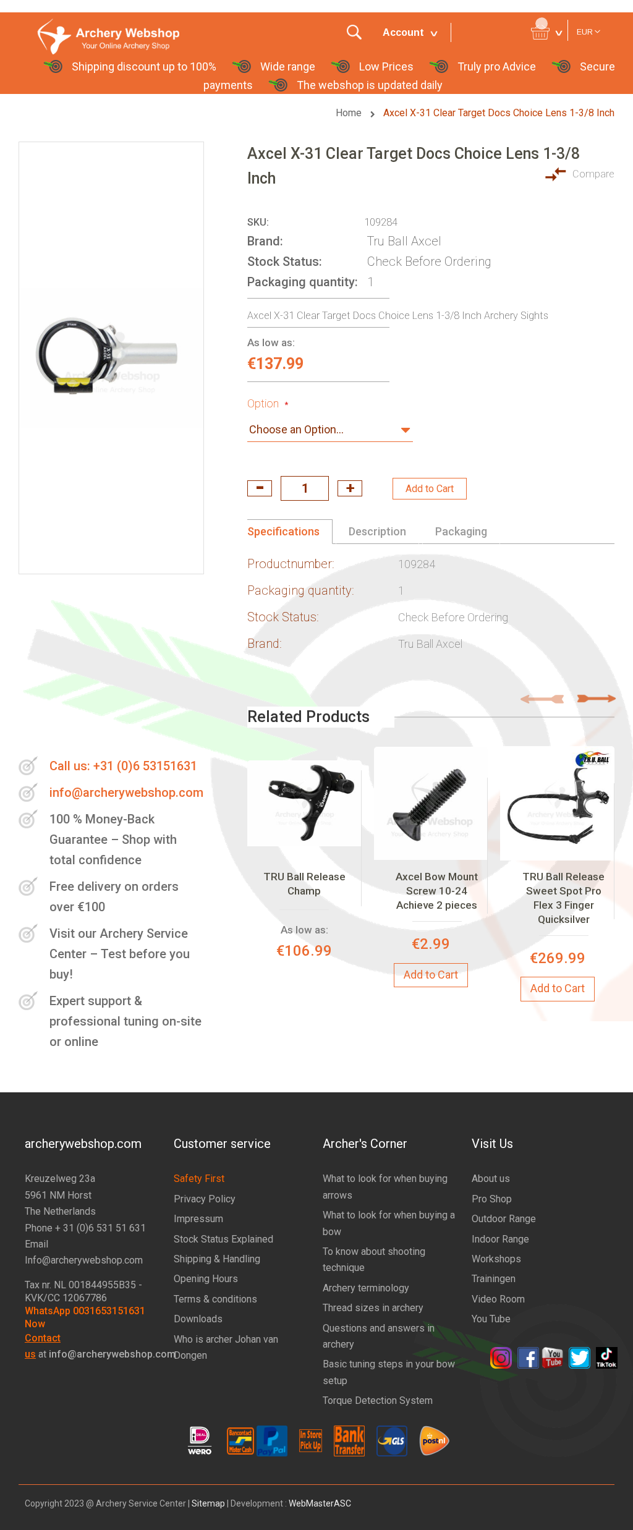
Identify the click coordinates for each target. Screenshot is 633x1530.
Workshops (496, 1259)
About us (491, 1178)
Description (377, 531)
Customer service (222, 1143)
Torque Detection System (378, 1400)
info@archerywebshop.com (126, 792)
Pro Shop (492, 1199)
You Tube (491, 1319)
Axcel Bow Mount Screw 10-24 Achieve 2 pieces (437, 890)
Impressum (198, 1219)
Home (350, 113)
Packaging (461, 531)
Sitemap (208, 1503)
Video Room (498, 1299)
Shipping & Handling (217, 1259)
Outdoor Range (504, 1219)
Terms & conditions (215, 1299)
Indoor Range (500, 1239)
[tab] (290, 531)
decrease (259, 488)
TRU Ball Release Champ (304, 883)
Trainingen (494, 1279)
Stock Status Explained (223, 1239)
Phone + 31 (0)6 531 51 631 (85, 1228)
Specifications (283, 531)
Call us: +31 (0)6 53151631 (123, 766)
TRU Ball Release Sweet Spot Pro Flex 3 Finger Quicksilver (563, 897)
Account (403, 32)
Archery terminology (366, 1288)
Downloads (198, 1319)
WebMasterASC (320, 1503)
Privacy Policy (205, 1199)
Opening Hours (206, 1279)
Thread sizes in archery (373, 1308)
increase (350, 488)
